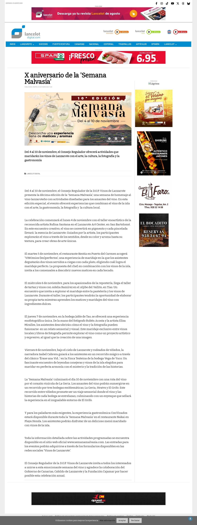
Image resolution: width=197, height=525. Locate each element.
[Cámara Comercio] (98, 263)
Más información (107, 520)
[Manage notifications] (190, 519)
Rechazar (135, 520)
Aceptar (122, 520)
